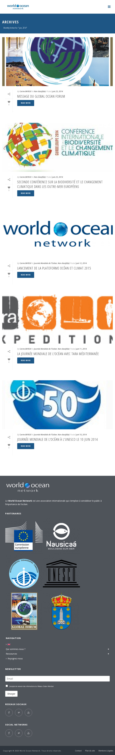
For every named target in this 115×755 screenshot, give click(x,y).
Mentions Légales (106, 751)
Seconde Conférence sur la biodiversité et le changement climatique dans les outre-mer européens (60, 184)
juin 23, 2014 (57, 91)
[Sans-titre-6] (24, 536)
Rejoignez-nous (15, 658)
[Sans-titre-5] (61, 611)
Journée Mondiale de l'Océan (45, 263)
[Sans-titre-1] (24, 611)
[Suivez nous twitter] (18, 712)
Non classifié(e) (40, 91)
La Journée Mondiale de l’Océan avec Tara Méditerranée (58, 353)
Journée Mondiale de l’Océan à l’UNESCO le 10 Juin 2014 (57, 439)
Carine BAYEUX (25, 91)
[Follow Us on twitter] (18, 733)
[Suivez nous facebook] (9, 712)
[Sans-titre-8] (24, 573)
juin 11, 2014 (81, 349)
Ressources (11, 653)
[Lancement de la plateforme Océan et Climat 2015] (57, 233)
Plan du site (90, 751)
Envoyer (11, 693)
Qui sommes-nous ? (15, 649)
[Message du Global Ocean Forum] (57, 61)
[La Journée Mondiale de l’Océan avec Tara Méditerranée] (57, 319)
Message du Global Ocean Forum (41, 96)
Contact (78, 751)
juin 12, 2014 (81, 263)
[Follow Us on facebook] (9, 733)
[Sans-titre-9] (61, 573)
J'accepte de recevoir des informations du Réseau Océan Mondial (31, 686)
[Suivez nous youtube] (28, 712)
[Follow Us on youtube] (28, 733)
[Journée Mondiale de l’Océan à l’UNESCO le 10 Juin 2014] (57, 404)
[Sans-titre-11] (61, 536)
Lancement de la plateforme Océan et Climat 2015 (54, 268)
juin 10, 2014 (81, 434)
